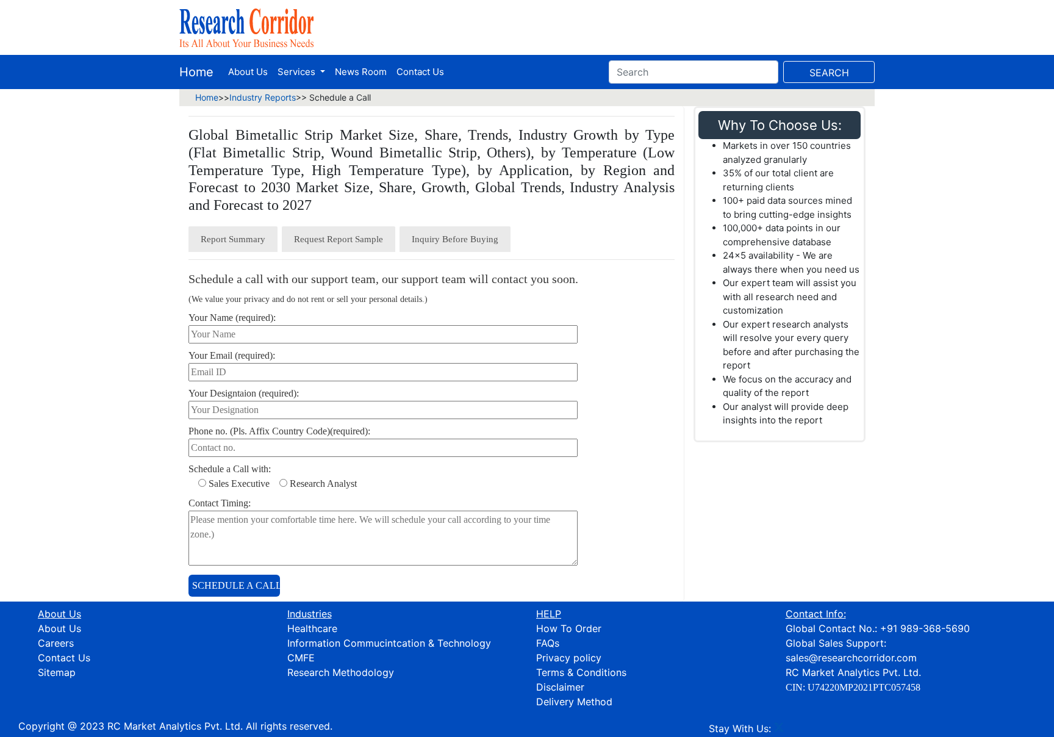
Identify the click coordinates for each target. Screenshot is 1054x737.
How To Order (568, 628)
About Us (248, 71)
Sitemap (57, 672)
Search (829, 73)
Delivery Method (574, 702)
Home (196, 72)
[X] (779, 728)
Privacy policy (568, 658)
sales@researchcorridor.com (851, 658)
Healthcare (312, 628)
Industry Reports (262, 97)
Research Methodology (340, 672)
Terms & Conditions (581, 672)
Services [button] (298, 71)
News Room (361, 71)
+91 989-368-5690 (925, 628)
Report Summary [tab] (233, 239)
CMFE (301, 658)
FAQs (547, 643)
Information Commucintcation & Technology (389, 643)
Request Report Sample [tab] (338, 239)
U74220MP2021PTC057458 (864, 687)
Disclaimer (560, 687)
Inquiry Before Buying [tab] (455, 239)
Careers (56, 643)
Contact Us (420, 71)
